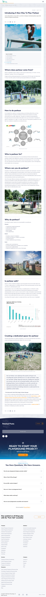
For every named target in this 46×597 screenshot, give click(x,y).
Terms (40, 594)
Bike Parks (3, 552)
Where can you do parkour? (11, 59)
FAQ (24, 566)
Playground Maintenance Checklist (8, 576)
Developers (25, 544)
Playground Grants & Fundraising (7, 559)
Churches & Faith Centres (28, 535)
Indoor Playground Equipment (7, 529)
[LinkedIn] (12, 22)
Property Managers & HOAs (28, 533)
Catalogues (3, 586)
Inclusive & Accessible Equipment (29, 528)
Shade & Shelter (4, 544)
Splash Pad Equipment (5, 535)
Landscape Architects (27, 539)
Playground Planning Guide (6, 584)
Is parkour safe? (9, 62)
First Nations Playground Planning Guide (9, 571)
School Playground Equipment (29, 531)
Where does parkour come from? (11, 55)
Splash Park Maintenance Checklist (8, 575)
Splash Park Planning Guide (6, 582)
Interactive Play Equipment (6, 531)
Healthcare (25, 546)
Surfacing (3, 554)
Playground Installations (6, 563)
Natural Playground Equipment (7, 528)
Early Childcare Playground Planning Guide (9, 569)
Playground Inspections (5, 565)
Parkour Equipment (5, 541)
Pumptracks (3, 548)
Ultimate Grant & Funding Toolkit (7, 580)
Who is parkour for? (9, 58)
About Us (25, 561)
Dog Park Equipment (5, 539)
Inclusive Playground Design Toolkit (8, 573)
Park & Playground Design (6, 561)
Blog (3, 5)
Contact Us (25, 559)
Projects (24, 563)
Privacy (43, 594)
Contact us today (34, 404)
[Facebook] (8, 22)
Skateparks (3, 550)
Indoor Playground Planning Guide (8, 578)
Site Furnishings (4, 542)
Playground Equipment (5, 537)
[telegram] (15, 22)
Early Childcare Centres (27, 537)
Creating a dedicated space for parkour (12, 63)
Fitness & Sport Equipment (6, 533)
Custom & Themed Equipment (29, 529)
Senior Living (3, 546)
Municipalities (25, 541)
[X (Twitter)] (10, 22)
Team (24, 565)
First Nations (25, 542)
